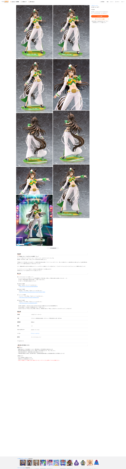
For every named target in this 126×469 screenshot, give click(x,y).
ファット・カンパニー (35, 333)
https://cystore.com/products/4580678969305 (28, 286)
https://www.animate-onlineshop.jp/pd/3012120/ (29, 297)
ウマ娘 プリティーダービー (95, 5)
